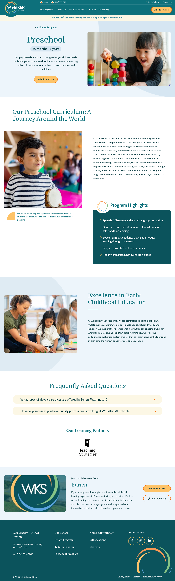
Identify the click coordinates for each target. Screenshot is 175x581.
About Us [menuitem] (62, 10)
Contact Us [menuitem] (167, 2)
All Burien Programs (47, 27)
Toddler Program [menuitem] (65, 547)
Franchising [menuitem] (104, 10)
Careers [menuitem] (92, 10)
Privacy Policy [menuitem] (124, 576)
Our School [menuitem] (61, 533)
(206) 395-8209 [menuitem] (61, 2)
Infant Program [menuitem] (64, 540)
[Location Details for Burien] (37, 493)
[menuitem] (54, 9)
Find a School (153, 2)
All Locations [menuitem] (98, 540)
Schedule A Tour (161, 10)
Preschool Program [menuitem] (66, 554)
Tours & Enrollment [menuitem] (78, 10)
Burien (79, 485)
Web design (148, 576)
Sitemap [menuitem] (136, 576)
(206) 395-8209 (158, 498)
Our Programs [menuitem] (46, 10)
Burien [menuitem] (46, 2)
